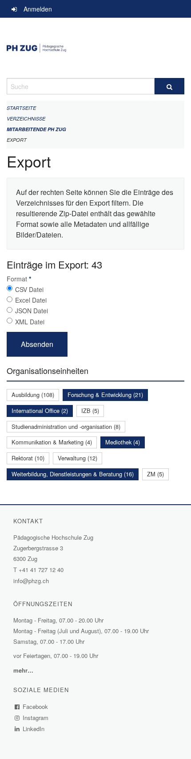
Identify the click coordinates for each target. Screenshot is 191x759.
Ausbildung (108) (33, 394)
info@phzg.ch (31, 580)
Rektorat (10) (28, 458)
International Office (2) (40, 410)
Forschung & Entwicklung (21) (105, 394)
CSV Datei (29, 289)
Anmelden (38, 8)
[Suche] (169, 86)
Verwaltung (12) (77, 458)
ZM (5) (155, 474)
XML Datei (29, 321)
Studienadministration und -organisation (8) (66, 426)
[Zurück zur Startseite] (95, 48)
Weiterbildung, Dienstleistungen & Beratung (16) (73, 474)
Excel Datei (31, 300)
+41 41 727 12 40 (41, 569)
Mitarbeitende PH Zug (36, 129)
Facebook (35, 706)
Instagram (36, 717)
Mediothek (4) (122, 442)
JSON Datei (31, 310)
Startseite (21, 108)
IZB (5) (90, 410)
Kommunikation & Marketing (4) (52, 442)
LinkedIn (34, 728)
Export (17, 139)
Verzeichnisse (26, 118)
